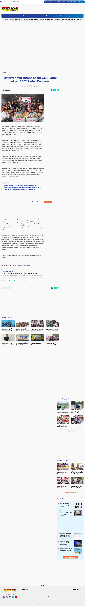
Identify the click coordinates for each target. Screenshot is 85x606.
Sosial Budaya (62, 596)
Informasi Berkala (16, 19)
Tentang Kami (76, 596)
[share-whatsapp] (58, 90)
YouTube (17, 599)
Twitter (14, 599)
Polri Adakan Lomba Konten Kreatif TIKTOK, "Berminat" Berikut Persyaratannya (62, 472)
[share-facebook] (52, 90)
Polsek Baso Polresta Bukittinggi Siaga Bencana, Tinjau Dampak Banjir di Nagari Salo (77, 411)
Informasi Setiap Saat (46, 19)
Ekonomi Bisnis (19, 16)
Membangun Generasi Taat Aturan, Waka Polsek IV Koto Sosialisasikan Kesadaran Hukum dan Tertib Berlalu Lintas (65, 1)
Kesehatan (36, 16)
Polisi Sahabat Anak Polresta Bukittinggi (76, 424)
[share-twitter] (55, 90)
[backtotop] (42, 586)
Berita (11, 16)
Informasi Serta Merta (31, 19)
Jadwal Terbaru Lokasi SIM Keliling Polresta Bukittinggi (66, 550)
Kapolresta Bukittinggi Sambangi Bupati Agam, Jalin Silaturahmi (77, 472)
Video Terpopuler (63, 399)
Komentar (7, 90)
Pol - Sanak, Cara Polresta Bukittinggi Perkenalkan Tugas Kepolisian (62, 486)
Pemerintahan (60, 16)
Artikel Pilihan (62, 460)
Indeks (5, 16)
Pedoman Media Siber (78, 594)
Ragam (69, 16)
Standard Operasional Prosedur (65, 19)
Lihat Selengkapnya (70, 557)
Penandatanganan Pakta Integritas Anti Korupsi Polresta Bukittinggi (63, 425)
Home (4, 2)
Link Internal (76, 598)
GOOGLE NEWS (25, 265)
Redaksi (75, 592)
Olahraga (51, 16)
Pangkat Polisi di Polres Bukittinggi (65, 504)
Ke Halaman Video (70, 431)
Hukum (28, 16)
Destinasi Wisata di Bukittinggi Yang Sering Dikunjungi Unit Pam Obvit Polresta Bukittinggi (77, 486)
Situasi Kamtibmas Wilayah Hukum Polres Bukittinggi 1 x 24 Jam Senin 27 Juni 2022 (66, 512)
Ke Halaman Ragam (70, 492)
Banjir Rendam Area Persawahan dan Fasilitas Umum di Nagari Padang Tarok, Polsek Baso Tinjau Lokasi (63, 411)
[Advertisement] (53, 9)
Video (6, 19)
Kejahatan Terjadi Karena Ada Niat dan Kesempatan (65, 542)
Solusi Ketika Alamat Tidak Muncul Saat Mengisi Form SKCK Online (65, 535)
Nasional (44, 16)
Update (48, 202)
